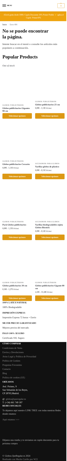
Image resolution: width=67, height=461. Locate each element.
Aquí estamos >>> (10, 419)
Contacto (6, 369)
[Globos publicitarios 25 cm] (50, 81)
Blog (4, 373)
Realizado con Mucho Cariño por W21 (20, 459)
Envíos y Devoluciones (13, 352)
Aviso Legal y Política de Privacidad (19, 356)
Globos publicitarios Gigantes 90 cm (16, 109)
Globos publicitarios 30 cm (14, 285)
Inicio (4, 24)
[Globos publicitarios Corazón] (17, 141)
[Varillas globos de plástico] (50, 142)
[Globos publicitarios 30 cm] (17, 262)
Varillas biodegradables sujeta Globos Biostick (49, 226)
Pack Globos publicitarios (14, 225)
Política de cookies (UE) (13, 377)
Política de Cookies (11, 361)
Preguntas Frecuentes (12, 365)
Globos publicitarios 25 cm (47, 104)
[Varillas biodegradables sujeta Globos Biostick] (50, 201)
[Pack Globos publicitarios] (17, 201)
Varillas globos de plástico (47, 166)
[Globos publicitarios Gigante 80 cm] (50, 262)
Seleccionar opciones (17, 116)
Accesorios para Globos (47, 163)
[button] (61, 5)
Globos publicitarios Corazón (16, 164)
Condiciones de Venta (12, 348)
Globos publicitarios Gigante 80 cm (49, 287)
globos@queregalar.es (16, 399)
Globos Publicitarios (13, 105)
